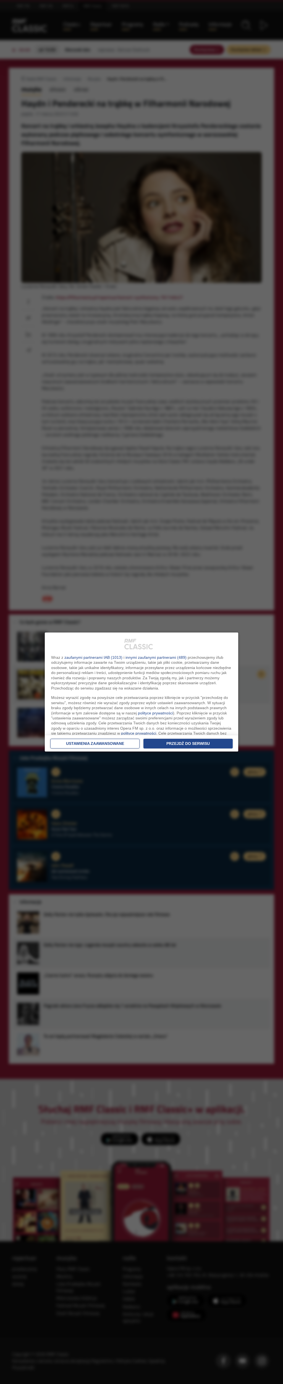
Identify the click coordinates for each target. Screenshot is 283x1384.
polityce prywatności (155, 713)
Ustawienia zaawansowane (95, 743)
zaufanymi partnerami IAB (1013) (93, 657)
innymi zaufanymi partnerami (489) (156, 657)
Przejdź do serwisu (188, 743)
